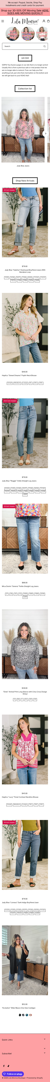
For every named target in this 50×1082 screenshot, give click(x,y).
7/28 (24, 277)
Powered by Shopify (35, 1078)
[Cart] (48, 21)
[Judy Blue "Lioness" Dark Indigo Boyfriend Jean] (25, 855)
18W (25, 281)
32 (20, 594)
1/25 (6, 277)
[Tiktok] (8, 1066)
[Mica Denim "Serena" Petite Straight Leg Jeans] (25, 539)
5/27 (18, 277)
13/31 (43, 277)
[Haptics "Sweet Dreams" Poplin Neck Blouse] (25, 328)
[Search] (44, 46)
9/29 (30, 277)
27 (7, 594)
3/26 (12, 277)
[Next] (45, 133)
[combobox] (25, 46)
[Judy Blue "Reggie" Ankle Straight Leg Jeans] (25, 433)
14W (19, 281)
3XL (41, 383)
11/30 (36, 277)
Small (10, 383)
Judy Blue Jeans (23, 166)
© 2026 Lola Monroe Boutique (13, 1078)
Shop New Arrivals (25, 180)
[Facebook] (3, 1066)
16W (26, 491)
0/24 (7, 488)
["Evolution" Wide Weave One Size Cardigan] (25, 960)
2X (31, 699)
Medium (17, 383)
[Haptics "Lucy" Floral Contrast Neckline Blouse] (25, 750)
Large (25, 383)
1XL (30, 805)
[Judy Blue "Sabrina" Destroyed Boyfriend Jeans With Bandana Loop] (25, 222)
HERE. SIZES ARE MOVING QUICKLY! (28, 12)
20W (31, 281)
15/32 (13, 281)
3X (35, 699)
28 (11, 594)
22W (43, 491)
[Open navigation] (5, 20)
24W (37, 281)
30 (15, 594)
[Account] (44, 21)
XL (31, 383)
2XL (35, 383)
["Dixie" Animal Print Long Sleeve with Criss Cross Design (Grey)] (25, 644)
